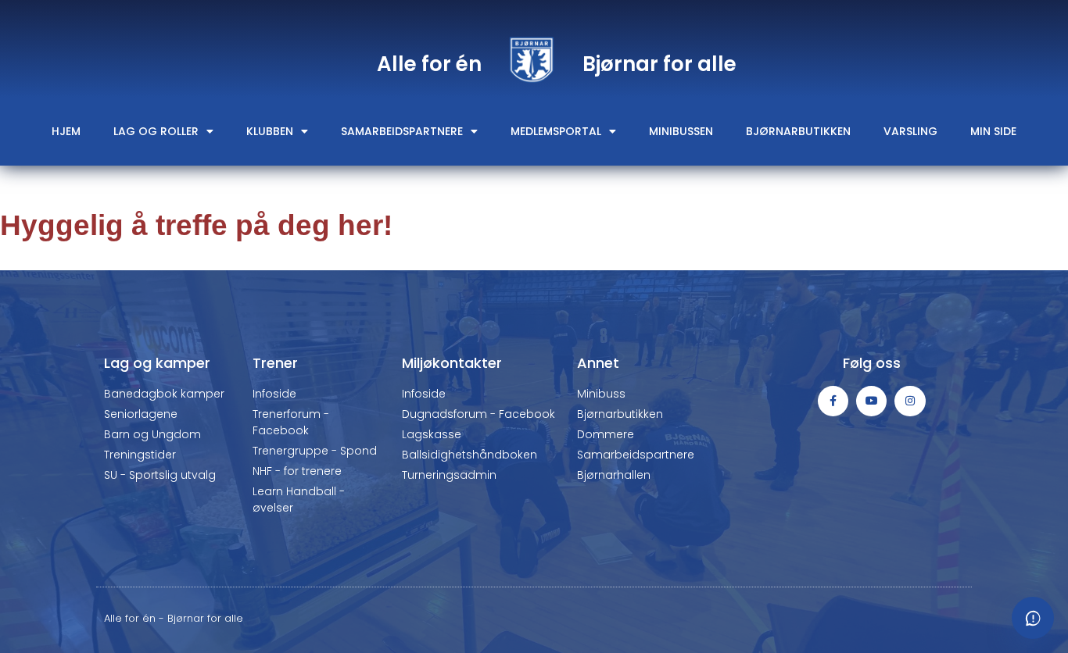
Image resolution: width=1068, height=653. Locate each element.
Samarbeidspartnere (402, 131)
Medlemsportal (556, 131)
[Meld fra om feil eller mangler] (1033, 618)
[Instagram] (909, 401)
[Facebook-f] (833, 401)
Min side (993, 131)
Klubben (269, 131)
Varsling (910, 131)
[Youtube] (871, 401)
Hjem (66, 131)
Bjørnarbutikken (798, 131)
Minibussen (681, 131)
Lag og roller (156, 131)
